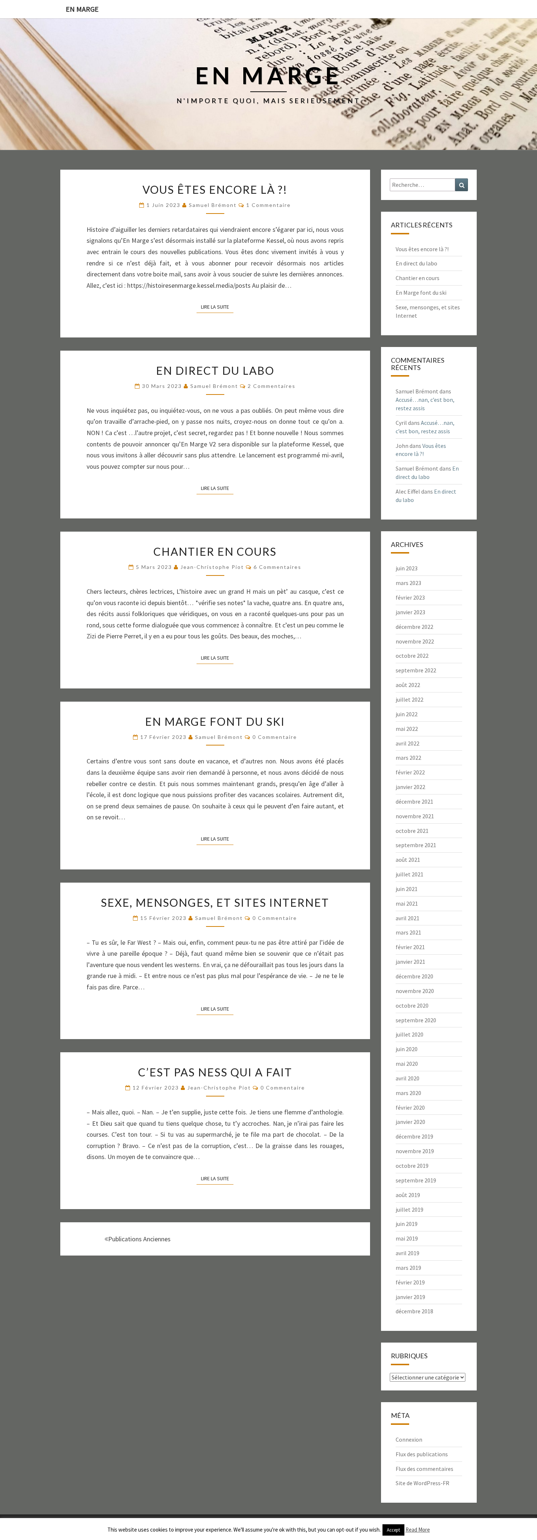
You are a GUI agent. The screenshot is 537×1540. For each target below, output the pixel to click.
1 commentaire (268, 205)
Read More (417, 1529)
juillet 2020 (409, 1034)
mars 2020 (408, 1093)
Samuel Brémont (213, 205)
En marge (82, 9)
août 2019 (408, 1195)
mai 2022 (407, 728)
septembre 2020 (416, 1020)
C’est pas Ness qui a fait (215, 1072)
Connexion (409, 1439)
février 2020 (410, 1107)
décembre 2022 (414, 626)
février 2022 (410, 772)
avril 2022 (407, 743)
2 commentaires (272, 386)
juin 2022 (407, 714)
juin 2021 (407, 888)
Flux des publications (422, 1454)
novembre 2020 (415, 990)
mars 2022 (408, 757)
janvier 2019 (410, 1297)
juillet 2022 (409, 699)
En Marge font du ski (215, 721)
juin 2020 (407, 1049)
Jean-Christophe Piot (212, 567)
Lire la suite (217, 306)
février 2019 (410, 1282)
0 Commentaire (274, 737)
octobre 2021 (412, 830)
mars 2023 (408, 582)
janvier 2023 (410, 612)
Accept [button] (393, 1530)
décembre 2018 (414, 1311)
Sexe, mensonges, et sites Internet (215, 902)
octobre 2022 (412, 655)
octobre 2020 (412, 1005)
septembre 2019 (416, 1180)
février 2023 (410, 597)
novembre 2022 (415, 641)
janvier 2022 (410, 786)
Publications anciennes (139, 1239)
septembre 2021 (416, 845)
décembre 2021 (414, 801)
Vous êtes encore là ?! (214, 189)
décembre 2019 (414, 1136)
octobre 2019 (412, 1165)
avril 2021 (407, 918)
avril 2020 (407, 1078)
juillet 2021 (409, 874)
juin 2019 (407, 1223)
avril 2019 (407, 1253)
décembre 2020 (414, 976)
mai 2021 (407, 903)
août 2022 (408, 684)
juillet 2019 (409, 1209)
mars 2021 (408, 932)
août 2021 (408, 859)
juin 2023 (407, 568)
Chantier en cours (215, 551)
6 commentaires (277, 567)
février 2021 (410, 947)
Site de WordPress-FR (422, 1483)
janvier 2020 (410, 1121)
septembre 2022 (416, 670)
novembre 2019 (415, 1151)
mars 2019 (408, 1267)
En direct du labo (215, 370)
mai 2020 (407, 1063)
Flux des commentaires (424, 1468)
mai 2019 (407, 1238)
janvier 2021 (410, 961)
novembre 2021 (415, 816)
